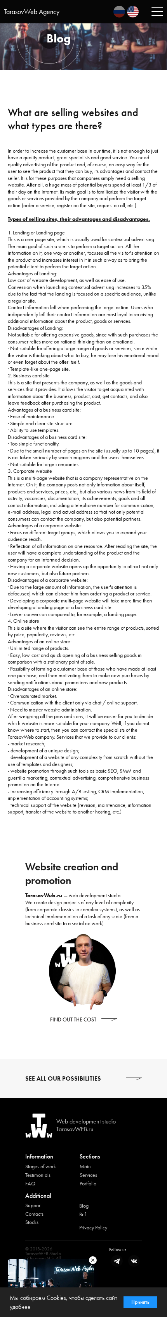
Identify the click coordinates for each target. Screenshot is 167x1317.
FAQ (30, 1183)
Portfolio (88, 1183)
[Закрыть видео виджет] (93, 1260)
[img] (119, 12)
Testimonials (37, 1174)
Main (85, 1166)
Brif (82, 1214)
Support (33, 1205)
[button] (109, 1019)
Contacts (34, 1213)
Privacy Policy (93, 1227)
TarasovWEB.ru (74, 1129)
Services (88, 1174)
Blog (84, 1205)
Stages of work (40, 1166)
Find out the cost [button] (73, 1019)
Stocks (31, 1221)
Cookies (56, 1298)
